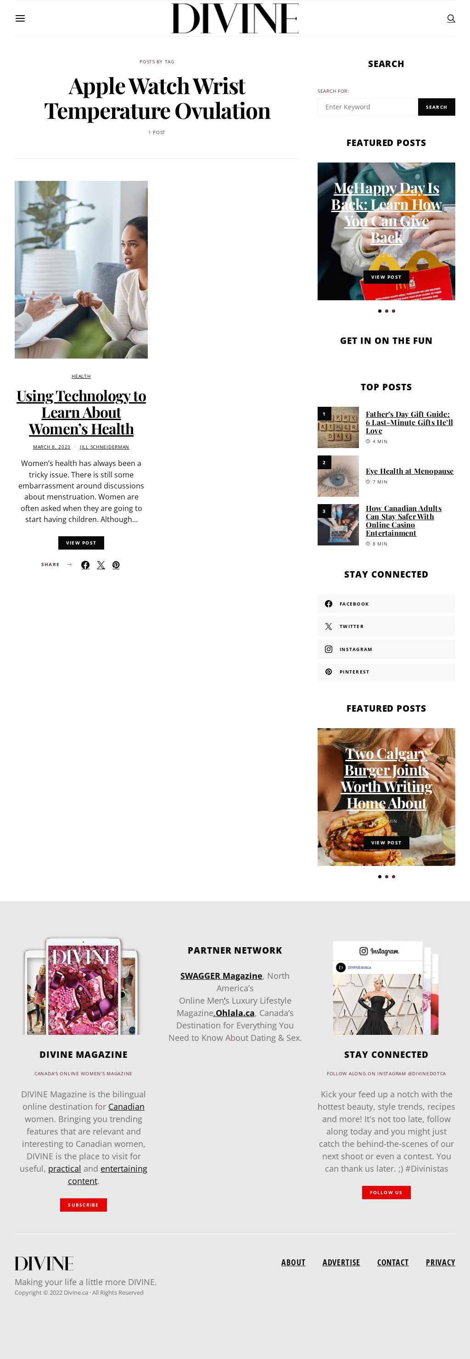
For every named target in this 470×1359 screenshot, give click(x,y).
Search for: (333, 91)
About (293, 1262)
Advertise (341, 1262)
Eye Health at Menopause (410, 471)
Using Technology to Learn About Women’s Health (81, 411)
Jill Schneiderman (104, 447)
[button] (379, 311)
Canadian (126, 1106)
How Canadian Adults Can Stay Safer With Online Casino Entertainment (404, 520)
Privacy (440, 1262)
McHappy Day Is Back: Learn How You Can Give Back (386, 212)
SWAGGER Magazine (221, 975)
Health (81, 376)
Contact (393, 1262)
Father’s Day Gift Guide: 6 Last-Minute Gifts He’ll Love (409, 422)
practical (64, 1168)
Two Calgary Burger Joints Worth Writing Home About (387, 777)
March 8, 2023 (52, 447)
